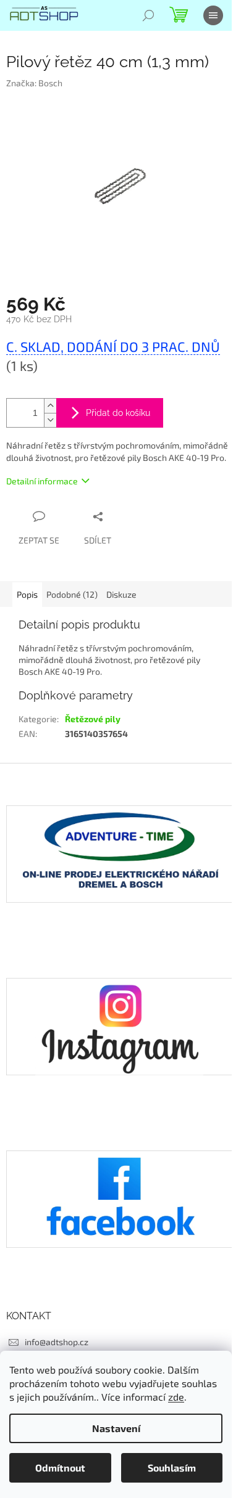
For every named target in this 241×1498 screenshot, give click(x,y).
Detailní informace (42, 481)
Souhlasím (172, 1467)
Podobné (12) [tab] (72, 594)
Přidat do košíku (118, 413)
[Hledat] (148, 15)
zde (176, 1396)
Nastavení (116, 1428)
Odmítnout (60, 1467)
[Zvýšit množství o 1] (50, 406)
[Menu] (213, 15)
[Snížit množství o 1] (50, 420)
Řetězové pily (92, 719)
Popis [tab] (27, 594)
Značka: (34, 83)
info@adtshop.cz (56, 1342)
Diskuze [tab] (121, 594)
